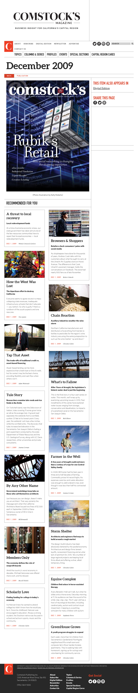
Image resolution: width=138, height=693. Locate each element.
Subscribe (28, 44)
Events (63, 54)
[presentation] (8, 46)
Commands (2, 691)
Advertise (74, 44)
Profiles (52, 54)
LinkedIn (108, 43)
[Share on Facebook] (95, 103)
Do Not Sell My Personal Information (51, 668)
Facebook (99, 43)
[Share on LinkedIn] (104, 103)
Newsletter (60, 44)
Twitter (94, 43)
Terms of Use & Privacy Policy (27, 668)
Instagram (103, 43)
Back (9, 76)
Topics (18, 54)
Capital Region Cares (103, 54)
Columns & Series (34, 54)
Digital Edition (43, 44)
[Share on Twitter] (100, 103)
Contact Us (20, 49)
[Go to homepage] (46, 20)
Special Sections (79, 54)
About (17, 44)
